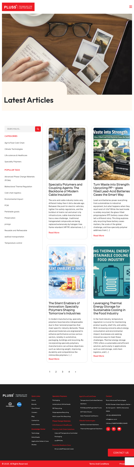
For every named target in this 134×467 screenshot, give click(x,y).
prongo (8, 224)
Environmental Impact (14, 199)
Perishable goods (12, 211)
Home (34, 400)
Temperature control (13, 243)
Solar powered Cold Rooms (89, 416)
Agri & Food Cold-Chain (14, 143)
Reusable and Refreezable (16, 230)
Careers (34, 412)
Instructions (36, 424)
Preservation (10, 218)
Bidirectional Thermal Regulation (18, 186)
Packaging (56, 400)
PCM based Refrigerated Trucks (91, 408)
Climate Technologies (14, 149)
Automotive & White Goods (61, 404)
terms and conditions (99, 463)
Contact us (35, 420)
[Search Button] (38, 129)
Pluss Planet (36, 408)
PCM (7, 205)
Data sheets (36, 437)
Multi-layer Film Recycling (61, 416)
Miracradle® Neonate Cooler (64, 449)
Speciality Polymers (13, 161)
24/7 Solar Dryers (86, 412)
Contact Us (121, 452)
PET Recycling (57, 408)
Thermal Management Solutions (91, 429)
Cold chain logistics (13, 193)
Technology (35, 433)
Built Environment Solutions (89, 424)
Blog (33, 416)
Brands (34, 404)
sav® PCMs (59, 440)
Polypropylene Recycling (60, 412)
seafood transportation (14, 237)
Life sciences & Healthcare (16, 155)
